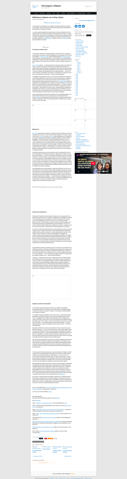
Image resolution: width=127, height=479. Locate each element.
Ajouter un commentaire (43, 462)
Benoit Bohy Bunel (80, 142)
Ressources (78, 56)
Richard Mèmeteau (47, 38)
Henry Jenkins (35, 65)
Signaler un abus (62, 478)
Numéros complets (80, 48)
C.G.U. (68, 478)
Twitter (79, 26)
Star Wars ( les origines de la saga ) (44, 403)
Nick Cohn (34, 133)
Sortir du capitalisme (71, 13)
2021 (77, 80)
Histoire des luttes (79, 41)
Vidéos (58, 13)
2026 (77, 60)
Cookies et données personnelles (77, 478)
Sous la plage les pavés (81, 144)
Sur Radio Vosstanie (81, 13)
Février (78, 71)
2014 (77, 90)
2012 (77, 93)
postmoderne (62, 374)
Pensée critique (79, 45)
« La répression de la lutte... (37, 456)
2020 (77, 81)
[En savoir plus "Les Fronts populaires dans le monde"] (79, 128)
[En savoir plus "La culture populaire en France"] (90, 128)
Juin (78, 65)
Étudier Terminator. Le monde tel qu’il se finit (42, 427)
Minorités (57, 398)
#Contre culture (40, 437)
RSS (83, 26)
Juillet (78, 63)
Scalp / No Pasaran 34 (80, 136)
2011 (77, 95)
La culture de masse (44, 56)
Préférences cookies (88, 478)
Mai (78, 66)
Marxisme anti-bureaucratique (82, 47)
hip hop (51, 136)
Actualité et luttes (79, 42)
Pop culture (65, 38)
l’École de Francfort (65, 56)
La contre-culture (62, 81)
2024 (77, 75)
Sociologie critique (80, 50)
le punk (41, 136)
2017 (77, 86)
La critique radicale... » (68, 456)
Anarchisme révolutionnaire (81, 53)
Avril (78, 68)
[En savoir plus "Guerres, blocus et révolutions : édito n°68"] (90, 108)
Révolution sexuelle (80, 54)
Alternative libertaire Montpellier (82, 141)
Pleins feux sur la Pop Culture (49, 417)
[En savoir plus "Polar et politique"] (79, 118)
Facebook (76, 26)
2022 (77, 78)
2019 (77, 83)
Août (78, 62)
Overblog (72, 473)
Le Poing (78, 138)
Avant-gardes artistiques (81, 51)
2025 (77, 74)
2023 (77, 77)
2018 (77, 84)
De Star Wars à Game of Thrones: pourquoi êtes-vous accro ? (50, 409)
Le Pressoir (78, 135)
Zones (50, 391)
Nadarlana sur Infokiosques (81, 139)
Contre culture (79, 44)
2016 (77, 87)
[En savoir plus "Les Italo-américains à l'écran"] (79, 108)
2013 (77, 92)
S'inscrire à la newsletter (38, 441)
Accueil (36, 13)
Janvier (78, 72)
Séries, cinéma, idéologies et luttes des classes (47, 413)
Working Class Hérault (80, 133)
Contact (88, 13)
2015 (77, 89)
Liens (54, 13)
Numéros (63, 13)
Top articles (52, 478)
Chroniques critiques (51, 6)
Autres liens (78, 148)
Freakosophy (38, 400)
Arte (66, 403)
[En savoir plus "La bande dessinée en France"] (90, 118)
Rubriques (49, 13)
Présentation (42, 13)
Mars (78, 69)
